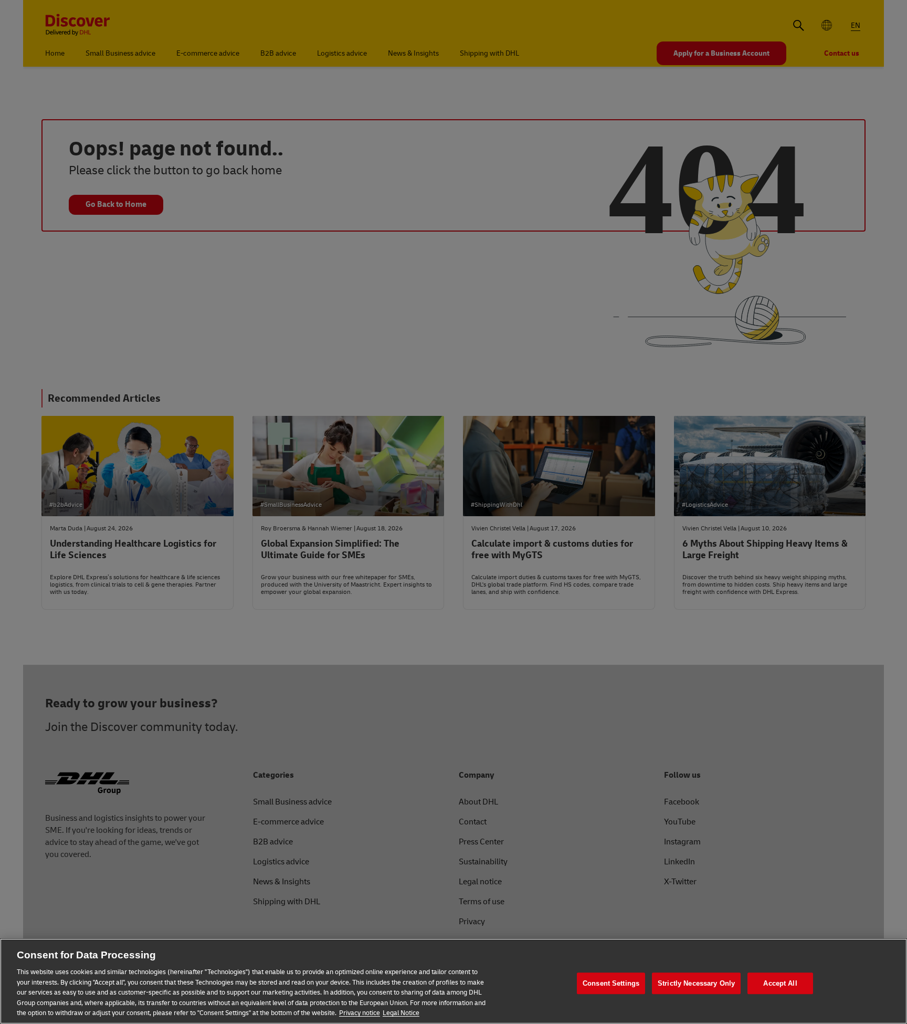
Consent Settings (611, 983)
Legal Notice (401, 1013)
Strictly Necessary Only (696, 983)
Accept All (780, 983)
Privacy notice (359, 1013)
